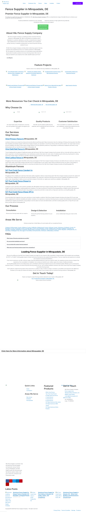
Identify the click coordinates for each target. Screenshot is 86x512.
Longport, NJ (24, 230)
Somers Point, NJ (54, 229)
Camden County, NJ (22, 228)
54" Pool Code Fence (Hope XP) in (19, 192)
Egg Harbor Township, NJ (35, 229)
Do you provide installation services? (16, 241)
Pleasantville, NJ (72, 229)
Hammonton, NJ (38, 230)
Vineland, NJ (8, 227)
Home (24, 3)
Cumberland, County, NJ (44, 228)
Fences (40, 3)
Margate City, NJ (17, 230)
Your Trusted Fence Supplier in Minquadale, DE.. (43, 278)
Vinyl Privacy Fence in (14, 139)
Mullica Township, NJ (68, 228)
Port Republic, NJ (63, 229)
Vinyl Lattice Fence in (14, 158)
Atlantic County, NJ (70, 227)
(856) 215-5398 (67, 397)
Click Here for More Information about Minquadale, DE (22, 351)
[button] (43, 238)
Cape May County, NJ (32, 228)
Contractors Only (32, 3)
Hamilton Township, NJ (11, 229)
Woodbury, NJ (51, 230)
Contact (58, 3)
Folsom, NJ (45, 230)
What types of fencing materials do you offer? (18, 238)
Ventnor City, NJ (46, 229)
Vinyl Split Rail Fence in (15, 149)
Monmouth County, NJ (44, 227)
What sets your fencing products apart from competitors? (21, 247)
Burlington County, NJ (11, 228)
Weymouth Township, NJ (56, 228)
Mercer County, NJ (28, 227)
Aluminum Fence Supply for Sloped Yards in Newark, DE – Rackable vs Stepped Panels (21, 494)
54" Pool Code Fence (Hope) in (18, 181)
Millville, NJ (36, 227)
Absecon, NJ (62, 227)
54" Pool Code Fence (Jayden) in (19, 170)
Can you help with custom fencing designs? (17, 244)
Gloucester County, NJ (17, 227)
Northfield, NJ (9, 230)
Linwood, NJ (31, 230)
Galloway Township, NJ (23, 229)
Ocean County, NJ (54, 227)
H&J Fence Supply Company (39, 17)
